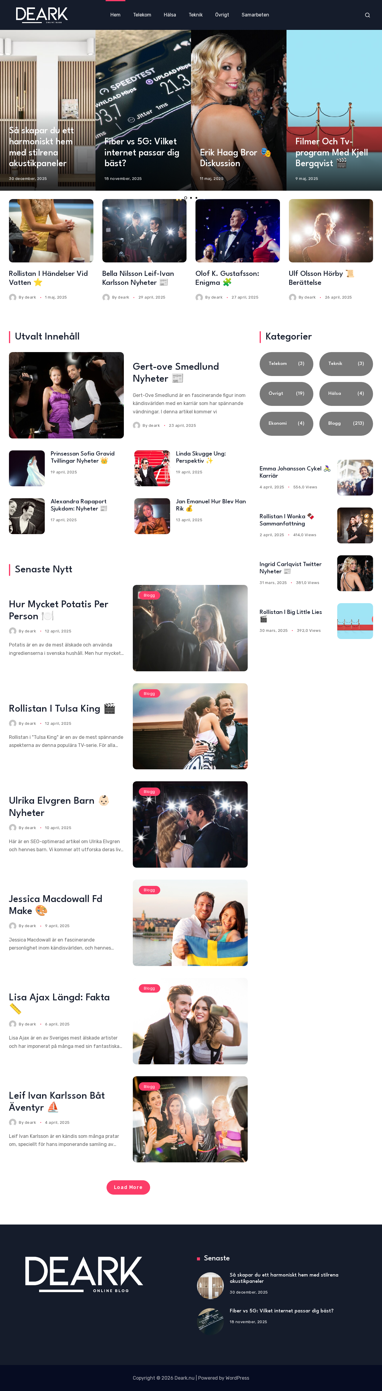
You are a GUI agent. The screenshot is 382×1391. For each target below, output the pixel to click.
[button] (185, 197)
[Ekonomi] (286, 424)
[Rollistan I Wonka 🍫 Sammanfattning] (355, 525)
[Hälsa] (346, 394)
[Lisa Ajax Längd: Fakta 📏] (190, 1021)
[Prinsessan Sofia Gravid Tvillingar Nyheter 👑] (27, 468)
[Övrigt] (286, 394)
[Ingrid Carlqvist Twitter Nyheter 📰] (355, 573)
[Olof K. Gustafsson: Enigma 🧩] (237, 230)
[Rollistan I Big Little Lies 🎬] (355, 621)
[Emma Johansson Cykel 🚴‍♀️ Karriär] (355, 478)
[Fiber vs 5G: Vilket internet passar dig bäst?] (210, 1321)
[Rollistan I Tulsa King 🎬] (190, 726)
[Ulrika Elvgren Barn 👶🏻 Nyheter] (190, 824)
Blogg (149, 595)
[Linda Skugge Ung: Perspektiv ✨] (152, 468)
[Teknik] (346, 364)
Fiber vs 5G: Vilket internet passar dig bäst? (141, 153)
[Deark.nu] (42, 14)
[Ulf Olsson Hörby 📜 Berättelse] (331, 230)
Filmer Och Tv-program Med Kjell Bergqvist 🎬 (331, 153)
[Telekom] (286, 364)
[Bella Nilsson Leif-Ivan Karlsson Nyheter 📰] (144, 230)
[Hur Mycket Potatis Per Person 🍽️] (190, 628)
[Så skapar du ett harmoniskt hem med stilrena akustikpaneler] (210, 1285)
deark (30, 297)
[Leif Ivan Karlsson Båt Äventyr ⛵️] (190, 1119)
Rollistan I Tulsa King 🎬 (62, 709)
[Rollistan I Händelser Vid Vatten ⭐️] (51, 230)
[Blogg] (346, 424)
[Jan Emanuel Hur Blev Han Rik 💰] (152, 516)
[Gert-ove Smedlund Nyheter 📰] (66, 395)
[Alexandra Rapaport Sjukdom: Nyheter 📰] (27, 516)
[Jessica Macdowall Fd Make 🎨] (190, 923)
